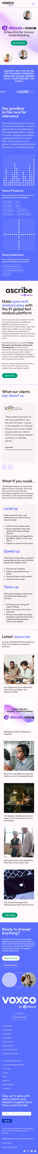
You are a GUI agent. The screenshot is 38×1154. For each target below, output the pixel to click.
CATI (17, 202)
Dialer (18, 206)
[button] (32, 4)
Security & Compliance (10, 1147)
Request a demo (10, 958)
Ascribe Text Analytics (24, 214)
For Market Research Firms (12, 266)
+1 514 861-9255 (19, 1017)
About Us (6, 1080)
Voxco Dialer (7, 1038)
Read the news (19, 43)
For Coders (7, 274)
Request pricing (10, 965)
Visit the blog (10, 915)
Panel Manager (8, 210)
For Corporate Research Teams (13, 270)
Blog (4, 1076)
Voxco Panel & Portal (10, 1050)
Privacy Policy (28, 1128)
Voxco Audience (22, 210)
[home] (8, 4)
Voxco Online (8, 202)
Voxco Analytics (8, 214)
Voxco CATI (7, 1034)
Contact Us (7, 1088)
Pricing (5, 1073)
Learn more (9, 376)
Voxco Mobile (8, 206)
